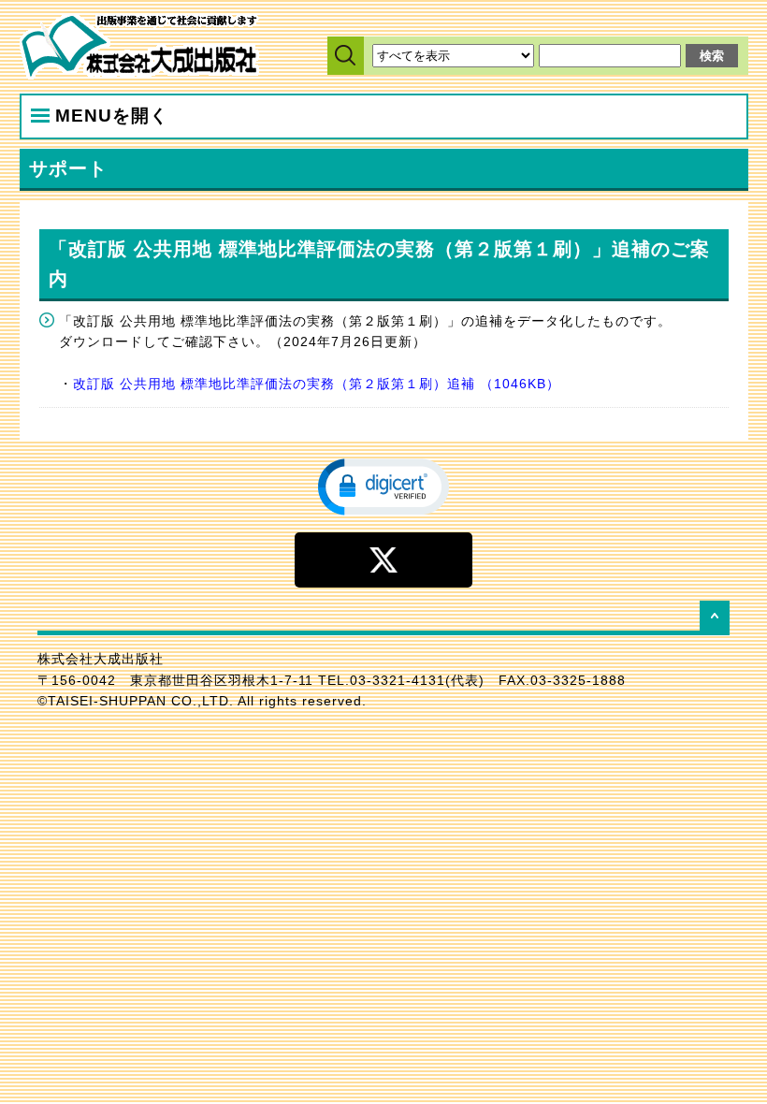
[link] (383, 485)
